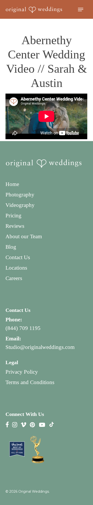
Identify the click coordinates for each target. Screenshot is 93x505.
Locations (16, 268)
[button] (81, 9)
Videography (20, 205)
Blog (10, 247)
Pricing (13, 216)
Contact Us (17, 257)
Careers (13, 278)
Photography (19, 195)
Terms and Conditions (29, 382)
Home (12, 184)
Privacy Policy (21, 372)
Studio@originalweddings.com (40, 347)
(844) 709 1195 (23, 328)
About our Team (23, 236)
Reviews (14, 226)
